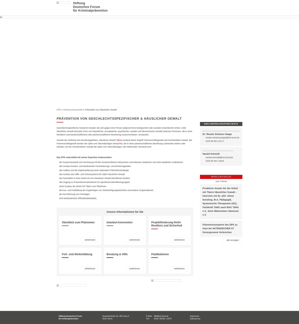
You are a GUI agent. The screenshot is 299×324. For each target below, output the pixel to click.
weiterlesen (90, 240)
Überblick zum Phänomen (78, 222)
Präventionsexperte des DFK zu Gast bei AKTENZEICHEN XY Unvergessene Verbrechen (220, 228)
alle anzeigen (233, 240)
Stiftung (79, 3)
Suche (218, 7)
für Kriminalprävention (90, 10)
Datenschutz (195, 319)
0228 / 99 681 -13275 (163, 319)
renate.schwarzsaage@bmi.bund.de (222, 137)
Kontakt (224, 7)
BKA (119, 140)
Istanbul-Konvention (120, 222)
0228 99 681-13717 (215, 141)
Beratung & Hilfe (117, 254)
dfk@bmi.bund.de (161, 316)
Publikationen (160, 254)
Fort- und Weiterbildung (77, 254)
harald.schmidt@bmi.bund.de (219, 157)
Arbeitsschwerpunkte (73, 110)
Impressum (194, 316)
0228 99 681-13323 (215, 161)
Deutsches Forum (86, 7)
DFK (59, 110)
